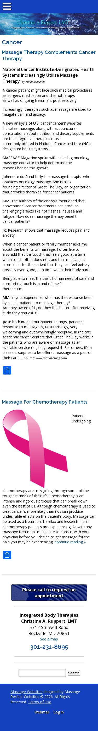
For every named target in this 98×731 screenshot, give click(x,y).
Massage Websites (26, 691)
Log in (58, 712)
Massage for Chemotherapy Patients (45, 402)
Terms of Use (39, 701)
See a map (49, 639)
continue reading (70, 541)
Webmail (41, 712)
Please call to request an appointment (49, 593)
